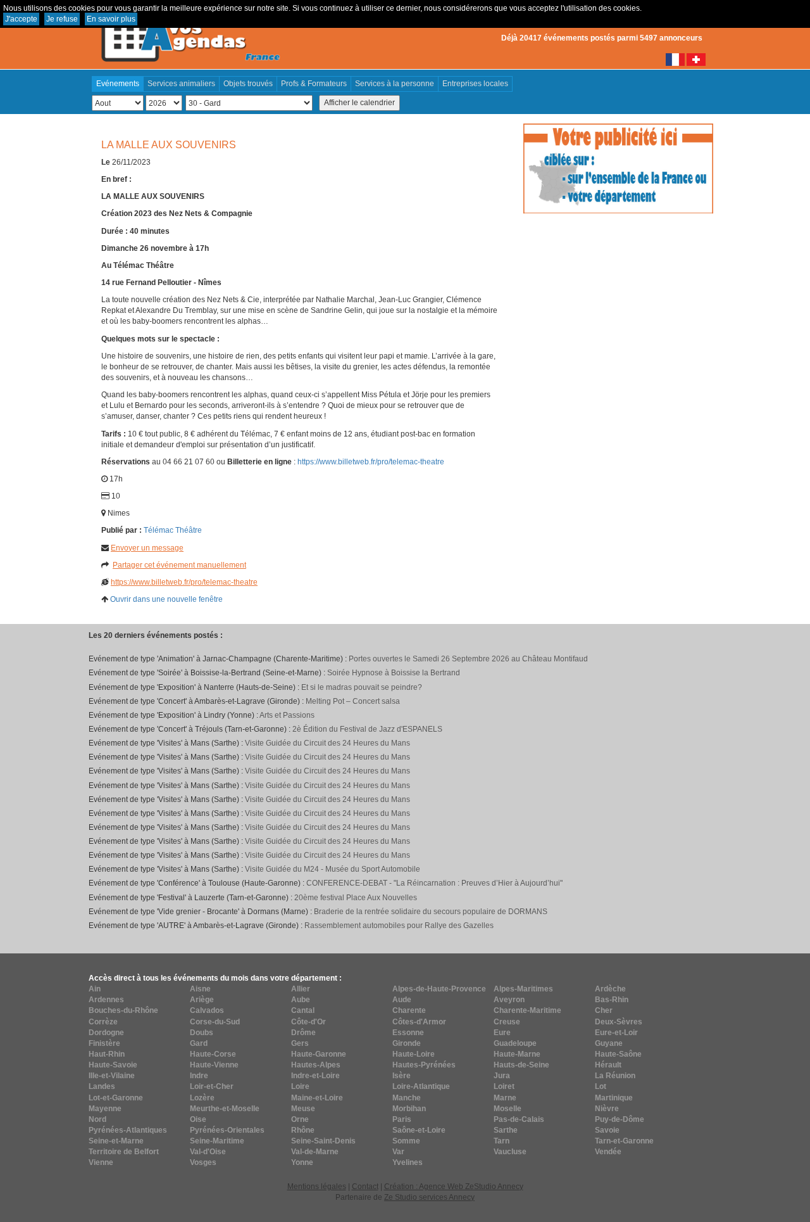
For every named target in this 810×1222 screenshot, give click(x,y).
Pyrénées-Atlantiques (128, 1130)
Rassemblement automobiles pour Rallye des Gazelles (399, 925)
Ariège (202, 999)
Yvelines (407, 1162)
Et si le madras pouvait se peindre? (361, 687)
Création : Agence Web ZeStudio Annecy (453, 1186)
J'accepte (21, 19)
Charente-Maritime (527, 1010)
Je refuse (62, 19)
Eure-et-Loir (616, 1032)
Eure (502, 1032)
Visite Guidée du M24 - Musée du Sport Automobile (332, 869)
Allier (300, 988)
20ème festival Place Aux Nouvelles (355, 897)
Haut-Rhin (107, 1054)
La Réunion (615, 1075)
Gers (300, 1043)
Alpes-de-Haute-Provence (439, 988)
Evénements (117, 83)
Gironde (406, 1043)
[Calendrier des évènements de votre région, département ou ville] (190, 32)
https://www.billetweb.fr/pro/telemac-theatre (370, 461)
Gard (199, 1043)
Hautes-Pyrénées (424, 1064)
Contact (365, 1186)
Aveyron (509, 999)
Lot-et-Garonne (116, 1097)
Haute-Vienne (214, 1064)
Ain (95, 988)
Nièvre (607, 1108)
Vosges (203, 1162)
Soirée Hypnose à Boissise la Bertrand (393, 672)
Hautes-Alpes (315, 1064)
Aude (401, 999)
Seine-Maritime (217, 1140)
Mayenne (105, 1108)
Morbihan (409, 1108)
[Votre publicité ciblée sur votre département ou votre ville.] (618, 167)
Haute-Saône (618, 1054)
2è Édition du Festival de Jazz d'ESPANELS (367, 729)
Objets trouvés (248, 83)
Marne (505, 1097)
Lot (600, 1086)
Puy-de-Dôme (619, 1119)
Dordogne (106, 1032)
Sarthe (506, 1130)
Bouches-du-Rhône (123, 1010)
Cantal (303, 1010)
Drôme (303, 1032)
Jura (502, 1075)
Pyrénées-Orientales (227, 1130)
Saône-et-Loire (419, 1130)
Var (398, 1151)
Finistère (104, 1043)
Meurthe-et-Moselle (224, 1108)
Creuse (507, 1021)
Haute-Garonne (318, 1054)
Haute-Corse (213, 1054)
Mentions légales (316, 1186)
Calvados (207, 1010)
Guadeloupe (515, 1043)
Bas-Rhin (611, 999)
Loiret (504, 1086)
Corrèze (103, 1021)
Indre (199, 1075)
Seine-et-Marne (116, 1140)
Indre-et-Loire (315, 1075)
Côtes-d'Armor (419, 1021)
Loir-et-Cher (212, 1086)
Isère (401, 1075)
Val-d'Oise (208, 1151)
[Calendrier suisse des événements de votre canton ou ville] (696, 58)
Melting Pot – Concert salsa (353, 701)
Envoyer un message (147, 548)
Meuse (303, 1108)
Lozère (202, 1097)
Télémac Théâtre (173, 530)
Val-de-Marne (315, 1151)
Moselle (507, 1108)
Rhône (303, 1130)
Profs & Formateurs (314, 83)
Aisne (200, 988)
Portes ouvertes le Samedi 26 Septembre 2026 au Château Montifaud (468, 658)
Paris (401, 1119)
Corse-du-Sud (215, 1021)
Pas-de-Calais (519, 1119)
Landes (102, 1086)
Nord (97, 1119)
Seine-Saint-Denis (323, 1140)
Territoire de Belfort (124, 1151)
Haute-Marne (517, 1054)
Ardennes (106, 999)
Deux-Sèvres (618, 1021)
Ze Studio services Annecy (429, 1197)
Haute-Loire (413, 1054)
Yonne (302, 1162)
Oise (198, 1119)
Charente (409, 1010)
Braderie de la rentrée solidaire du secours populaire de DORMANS (430, 911)
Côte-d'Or (308, 1021)
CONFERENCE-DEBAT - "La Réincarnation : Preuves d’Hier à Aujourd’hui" (434, 883)
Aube (300, 999)
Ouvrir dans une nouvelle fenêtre (166, 599)
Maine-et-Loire (317, 1097)
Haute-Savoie (113, 1064)
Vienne (101, 1162)
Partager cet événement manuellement (179, 565)
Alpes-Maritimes (523, 988)
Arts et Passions (287, 715)
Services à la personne (394, 83)
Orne (300, 1119)
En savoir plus (111, 19)
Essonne (408, 1032)
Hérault (608, 1064)
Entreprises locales (475, 83)
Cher (604, 1010)
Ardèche (610, 988)
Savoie (607, 1130)
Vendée (608, 1151)
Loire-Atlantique (421, 1086)
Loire (300, 1086)
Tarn (501, 1140)
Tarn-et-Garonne (624, 1140)
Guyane (609, 1043)
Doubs (201, 1032)
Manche (406, 1097)
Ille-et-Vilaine (112, 1075)
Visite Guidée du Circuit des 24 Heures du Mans (327, 743)
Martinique (614, 1097)
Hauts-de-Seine (521, 1064)
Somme (406, 1140)
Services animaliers (181, 83)
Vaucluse (510, 1151)
